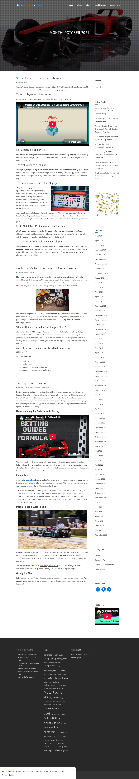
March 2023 (99, 413)
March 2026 (99, 245)
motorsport (57, 704)
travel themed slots (62, 754)
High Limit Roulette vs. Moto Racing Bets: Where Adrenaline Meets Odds (106, 165)
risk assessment (54, 747)
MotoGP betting (58, 688)
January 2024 (100, 367)
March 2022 (99, 469)
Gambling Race (100, 5)
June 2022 (99, 455)
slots (46, 750)
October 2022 (100, 437)
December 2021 (101, 484)
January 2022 (100, 479)
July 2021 (98, 502)
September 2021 (101, 498)
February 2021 (100, 526)
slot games (63, 747)
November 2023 (101, 376)
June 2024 (99, 343)
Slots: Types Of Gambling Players (38, 78)
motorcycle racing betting (51, 701)
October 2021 (100, 493)
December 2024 (101, 315)
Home (71, 5)
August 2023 (100, 390)
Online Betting (52, 718)
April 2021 (99, 516)
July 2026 (98, 236)
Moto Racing (53, 692)
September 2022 (101, 441)
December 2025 (101, 259)
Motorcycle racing (53, 697)
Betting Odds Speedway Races (27, 654)
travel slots (54, 754)
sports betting (56, 750)
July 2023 (98, 395)
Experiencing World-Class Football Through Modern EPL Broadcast (106, 155)
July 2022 (98, 451)
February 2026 (100, 250)
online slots (56, 736)
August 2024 (100, 334)
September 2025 (101, 273)
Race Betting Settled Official (27, 669)
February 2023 (100, 418)
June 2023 (99, 399)
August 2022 (100, 446)
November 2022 (101, 432)
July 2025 (98, 282)
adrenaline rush (51, 655)
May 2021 (99, 512)
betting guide (62, 658)
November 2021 (101, 488)
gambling (58, 670)
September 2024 (101, 329)
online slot (59, 732)
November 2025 (101, 264)
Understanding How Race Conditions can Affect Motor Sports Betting (105, 111)
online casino (52, 723)
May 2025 (99, 292)
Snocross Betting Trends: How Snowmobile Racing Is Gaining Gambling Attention (106, 129)
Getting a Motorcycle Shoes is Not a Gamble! (46, 268)
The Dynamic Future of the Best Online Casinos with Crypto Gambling (107, 176)
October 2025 (100, 268)
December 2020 (101, 535)
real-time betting (53, 744)
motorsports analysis (59, 714)
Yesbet (45, 757)
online (55, 249)
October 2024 (100, 325)
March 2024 (99, 357)
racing (46, 740)
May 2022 (99, 460)
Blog (88, 5)
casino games (59, 666)
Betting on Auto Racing (32, 383)
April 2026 (99, 240)
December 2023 (101, 371)
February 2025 (100, 306)
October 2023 (100, 381)
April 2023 (99, 409)
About (79, 5)
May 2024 (99, 348)
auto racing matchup (47, 566)
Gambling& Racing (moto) (26, 273)
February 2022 (100, 474)
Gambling (21, 387)
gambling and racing (51, 674)
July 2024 (98, 339)
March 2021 (99, 521)
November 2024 (101, 320)
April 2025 (99, 297)
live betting (54, 685)
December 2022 (101, 427)
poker (64, 736)
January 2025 (100, 311)
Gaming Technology (49, 682)
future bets (30, 480)
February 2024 (100, 362)
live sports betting (49, 688)
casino (52, 666)
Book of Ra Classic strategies (52, 662)
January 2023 (100, 423)
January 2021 (100, 530)
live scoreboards (63, 685)
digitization (48, 671)
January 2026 (100, 254)
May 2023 (99, 404)
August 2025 (100, 278)
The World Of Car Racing (26, 677)
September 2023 (101, 385)
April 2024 (99, 353)
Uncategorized (100, 569)
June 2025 (99, 287)
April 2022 (99, 465)
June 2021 (99, 507)
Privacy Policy (115, 5)
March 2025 (99, 301)
